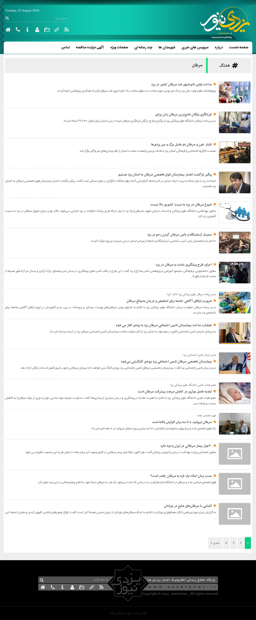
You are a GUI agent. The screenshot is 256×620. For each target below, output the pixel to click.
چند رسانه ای (143, 48)
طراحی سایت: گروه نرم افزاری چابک (128, 613)
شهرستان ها (166, 48)
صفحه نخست (238, 48)
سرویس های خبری (195, 48)
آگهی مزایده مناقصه (90, 48)
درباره (219, 48)
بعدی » (215, 543)
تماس (65, 48)
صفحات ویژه (119, 48)
